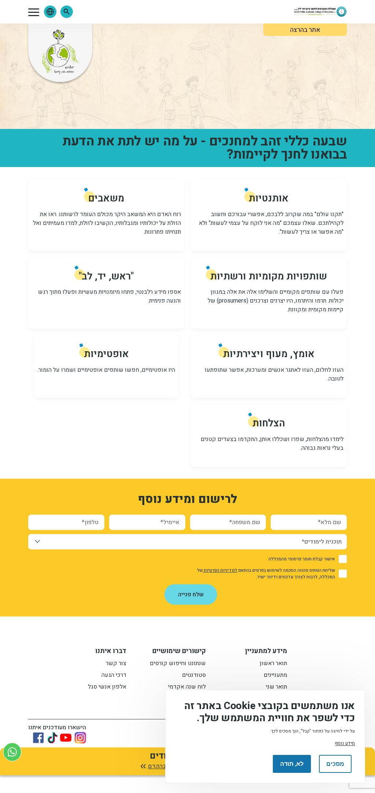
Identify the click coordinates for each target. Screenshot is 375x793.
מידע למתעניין (266, 652)
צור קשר (116, 664)
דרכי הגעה (113, 675)
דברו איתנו (110, 652)
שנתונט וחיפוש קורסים (178, 664)
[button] (66, 11)
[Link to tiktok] (52, 738)
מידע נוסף (345, 743)
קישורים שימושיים (179, 652)
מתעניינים (275, 675)
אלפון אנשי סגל (107, 687)
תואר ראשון (273, 664)
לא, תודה (292, 764)
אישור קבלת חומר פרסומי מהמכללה (301, 559)
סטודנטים (194, 675)
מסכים (335, 764)
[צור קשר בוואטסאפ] (12, 751)
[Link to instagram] (80, 738)
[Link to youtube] (65, 737)
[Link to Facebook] (38, 738)
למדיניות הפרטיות (220, 570)
